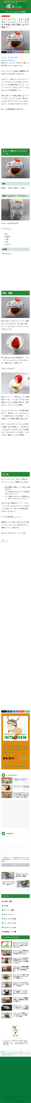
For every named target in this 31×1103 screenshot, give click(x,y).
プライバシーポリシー (11, 1098)
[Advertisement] (15, 129)
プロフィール (22, 1098)
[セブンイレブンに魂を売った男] (15, 6)
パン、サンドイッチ (10, 923)
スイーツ (5, 540)
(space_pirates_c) (8, 60)
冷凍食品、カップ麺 (10, 931)
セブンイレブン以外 (10, 918)
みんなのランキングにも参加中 (14, 766)
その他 (6, 905)
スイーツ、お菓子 (5, 16)
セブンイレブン (8, 914)
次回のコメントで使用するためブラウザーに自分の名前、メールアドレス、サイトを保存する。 (15, 859)
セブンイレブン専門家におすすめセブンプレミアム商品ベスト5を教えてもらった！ (15, 749)
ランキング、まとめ (10, 927)
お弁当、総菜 (8, 901)
